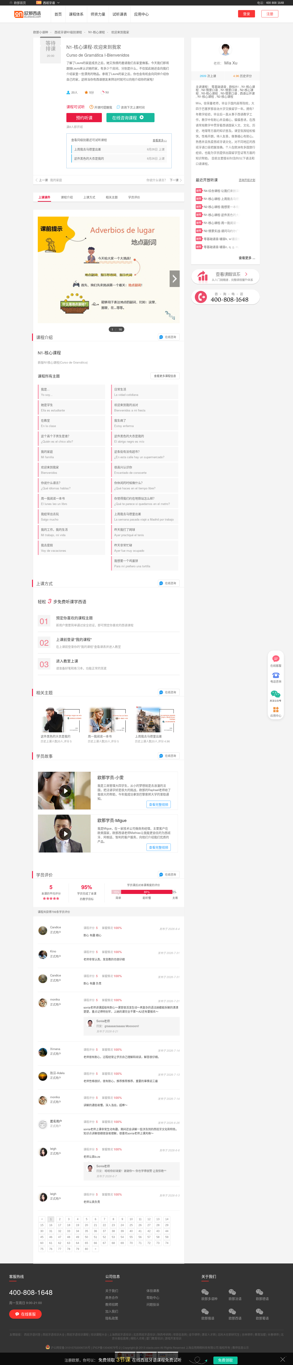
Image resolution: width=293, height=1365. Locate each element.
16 (50, 1225)
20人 (74, 92)
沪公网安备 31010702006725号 (70, 1347)
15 (41, 1225)
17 (59, 1225)
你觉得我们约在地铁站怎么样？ (142, 501)
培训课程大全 (99, 1334)
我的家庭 (47, 454)
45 (41, 1237)
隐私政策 (111, 1318)
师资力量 (98, 14)
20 (86, 1225)
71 (140, 1243)
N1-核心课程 (96, 32)
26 (140, 1225)
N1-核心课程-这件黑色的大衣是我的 (222, 214)
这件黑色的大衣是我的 (89, 158)
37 (104, 1231)
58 (158, 1237)
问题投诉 (152, 1304)
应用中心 (141, 14)
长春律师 (273, 1334)
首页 (58, 14)
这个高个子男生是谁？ (57, 439)
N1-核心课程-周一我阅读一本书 (222, 223)
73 (158, 1243)
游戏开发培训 (173, 1338)
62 (59, 1243)
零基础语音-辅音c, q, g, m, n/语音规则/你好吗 (222, 247)
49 (77, 1237)
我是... (47, 392)
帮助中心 (152, 1297)
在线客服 (275, 665)
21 (95, 1225)
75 (41, 1249)
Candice (55, 927)
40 (131, 1231)
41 (140, 1231)
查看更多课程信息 (165, 376)
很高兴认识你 (130, 470)
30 (41, 1231)
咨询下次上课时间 (133, 107)
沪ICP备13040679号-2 (106, 1347)
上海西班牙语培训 (120, 1334)
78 (68, 1249)
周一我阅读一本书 (54, 501)
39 (122, 1231)
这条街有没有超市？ (139, 454)
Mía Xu (225, 63)
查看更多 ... (247, 257)
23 (113, 1225)
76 (50, 1249)
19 (77, 1225)
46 (50, 1237)
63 (68, 1243)
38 (113, 1231)
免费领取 (225, 1360)
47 (59, 1237)
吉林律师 (247, 1334)
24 (122, 1225)
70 (131, 1243)
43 (158, 1231)
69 (122, 1243)
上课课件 (44, 197)
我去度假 (53, 548)
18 (68, 1225)
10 (131, 1219)
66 (95, 1243)
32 (59, 1231)
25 (131, 1225)
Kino (53, 951)
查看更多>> (160, 140)
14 (166, 1219)
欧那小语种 (40, 32)
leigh (53, 1148)
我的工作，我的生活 (54, 532)
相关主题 (112, 197)
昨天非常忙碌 (129, 548)
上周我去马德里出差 (87, 149)
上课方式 (89, 197)
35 (86, 1231)
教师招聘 (111, 1304)
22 (104, 1225)
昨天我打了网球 (129, 532)
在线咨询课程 (124, 118)
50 (86, 1237)
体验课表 (152, 1290)
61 (50, 1243)
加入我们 (111, 1311)
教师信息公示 (240, 1347)
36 (95, 1231)
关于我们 (111, 1290)
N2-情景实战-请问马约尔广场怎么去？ (222, 231)
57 (149, 1237)
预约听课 (84, 118)
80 (86, 1249)
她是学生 (53, 407)
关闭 (282, 1359)
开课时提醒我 (103, 107)
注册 (269, 13)
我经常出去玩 (50, 516)
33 (68, 1231)
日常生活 (126, 392)
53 (113, 1237)
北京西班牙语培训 (144, 1334)
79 (77, 1249)
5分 (91, 92)
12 (149, 1219)
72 (149, 1243)
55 (131, 1237)
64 (77, 1243)
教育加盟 (260, 1334)
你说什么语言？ (56, 485)
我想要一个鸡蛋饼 (132, 563)
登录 (246, 13)
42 (149, 1231)
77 (59, 1249)
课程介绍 (67, 197)
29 (166, 1225)
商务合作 (111, 1297)
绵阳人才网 (137, 1338)
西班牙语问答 (32, 1334)
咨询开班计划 (247, 179)
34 (77, 1231)
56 (140, 1237)
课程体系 (76, 14)
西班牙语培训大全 (54, 1334)
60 (41, 1243)
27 (149, 1225)
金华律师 (194, 1334)
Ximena (55, 1049)
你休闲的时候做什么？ (134, 485)
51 (95, 1237)
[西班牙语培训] (27, 21)
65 (86, 1243)
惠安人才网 (209, 1334)
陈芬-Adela (57, 1073)
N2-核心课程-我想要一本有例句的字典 (222, 206)
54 (122, 1237)
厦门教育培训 (154, 1338)
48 (68, 1237)
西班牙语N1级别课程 (68, 32)
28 (158, 1225)
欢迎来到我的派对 (129, 407)
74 (166, 1243)
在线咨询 (170, 337)
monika (55, 999)
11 (140, 1219)
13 (158, 1219)
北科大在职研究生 (229, 1334)
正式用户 (55, 932)
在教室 (48, 423)
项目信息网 (180, 1334)
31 (50, 1231)
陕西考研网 (164, 1334)
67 (104, 1243)
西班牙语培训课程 (78, 1334)
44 (166, 1231)
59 (166, 1237)
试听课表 (119, 14)
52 (104, 1237)
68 (113, 1243)
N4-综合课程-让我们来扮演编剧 (222, 190)
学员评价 (134, 197)
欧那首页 (20, 2)
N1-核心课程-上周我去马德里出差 (222, 198)
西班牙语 (49, 2)
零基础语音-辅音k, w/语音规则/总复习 (222, 239)
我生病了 (124, 423)
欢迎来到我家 (50, 470)
